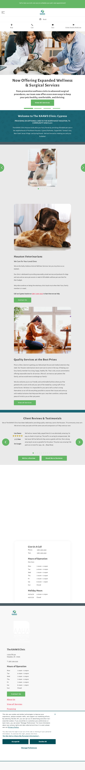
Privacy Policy (13, 727)
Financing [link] (11, 709)
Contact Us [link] (22, 300)
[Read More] (49, 445)
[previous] (2, 53)
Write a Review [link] (28, 458)
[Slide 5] (46, 188)
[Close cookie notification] (55, 714)
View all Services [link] (25, 403)
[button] (3, 12)
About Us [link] (11, 700)
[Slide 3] (47, 108)
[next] (82, 53)
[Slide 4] (56, 108)
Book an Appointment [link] (42, 96)
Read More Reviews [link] (54, 458)
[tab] (31, 562)
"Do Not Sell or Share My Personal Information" (20, 736)
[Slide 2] (37, 108)
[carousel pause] (82, 72)
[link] (42, 12)
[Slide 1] (28, 108)
